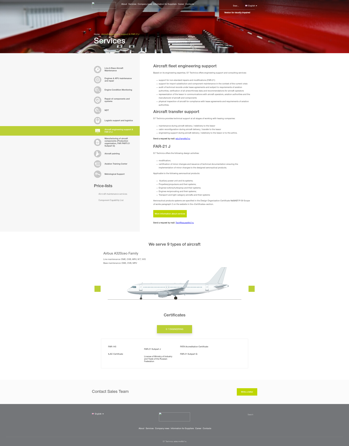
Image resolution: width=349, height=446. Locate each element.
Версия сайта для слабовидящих (221, 13)
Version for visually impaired (237, 13)
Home (97, 34)
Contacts (189, 4)
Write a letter (247, 392)
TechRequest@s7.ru (185, 223)
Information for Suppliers (165, 4)
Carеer (181, 4)
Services (132, 4)
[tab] (174, 329)
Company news (145, 4)
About (124, 4)
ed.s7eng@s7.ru (183, 139)
